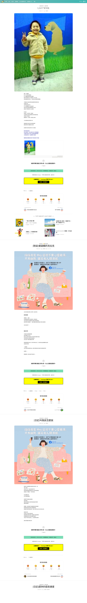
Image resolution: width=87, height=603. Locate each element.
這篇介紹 (52, 174)
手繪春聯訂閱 (51, 170)
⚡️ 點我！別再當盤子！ (43, 182)
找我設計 (55, 170)
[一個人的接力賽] (19, 223)
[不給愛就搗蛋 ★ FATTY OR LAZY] (2, 1)
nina (48, 248)
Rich (50, 248)
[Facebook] (79, 1)
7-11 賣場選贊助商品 (45, 170)
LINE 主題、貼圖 (39, 170)
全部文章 (41, 243)
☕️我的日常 (41, 418)
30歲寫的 (31, 190)
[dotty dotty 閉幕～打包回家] (50, 233)
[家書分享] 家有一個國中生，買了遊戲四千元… (64, 221)
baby (46, 248)
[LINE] (82, 1)
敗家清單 (48, 589)
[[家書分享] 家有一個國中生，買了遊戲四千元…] (50, 223)
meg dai (28, 224)
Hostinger (39, 174)
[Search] (85, 1)
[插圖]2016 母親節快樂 (31, 232)
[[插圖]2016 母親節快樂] (19, 233)
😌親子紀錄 (45, 243)
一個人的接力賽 (30, 221)
